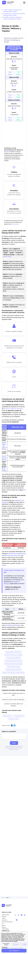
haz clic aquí (16, 749)
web (25, 490)
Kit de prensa (4, 920)
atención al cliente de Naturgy (12, 408)
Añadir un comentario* (9, 731)
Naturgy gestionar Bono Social (13, 651)
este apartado (15, 224)
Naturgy (6, 151)
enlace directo (7, 256)
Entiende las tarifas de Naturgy (13, 669)
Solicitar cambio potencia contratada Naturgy (13, 672)
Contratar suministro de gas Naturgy (13, 663)
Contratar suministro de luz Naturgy (13, 654)
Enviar (14, 743)
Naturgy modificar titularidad (13, 657)
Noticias (3, 925)
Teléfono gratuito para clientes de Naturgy (4, 445)
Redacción (4, 916)
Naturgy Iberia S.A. (7, 716)
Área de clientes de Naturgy (4, 458)
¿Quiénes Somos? (5, 914)
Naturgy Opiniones (19, 716)
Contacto (3, 918)
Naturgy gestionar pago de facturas (13, 660)
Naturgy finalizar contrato (13, 666)
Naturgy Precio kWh (13, 718)
